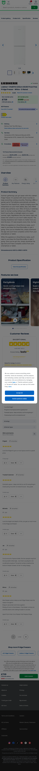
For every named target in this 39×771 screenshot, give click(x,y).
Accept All (19, 393)
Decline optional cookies (19, 398)
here (14, 382)
